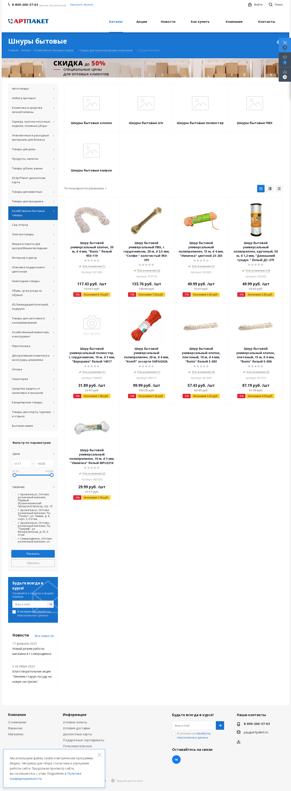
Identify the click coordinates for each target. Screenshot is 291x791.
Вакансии (15, 728)
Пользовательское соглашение (77, 748)
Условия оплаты (75, 722)
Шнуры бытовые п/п (146, 123)
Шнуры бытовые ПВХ (254, 123)
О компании (17, 722)
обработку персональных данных (34, 613)
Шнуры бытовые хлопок (91, 123)
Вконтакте (176, 759)
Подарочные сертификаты (83, 740)
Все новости (44, 636)
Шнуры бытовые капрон (91, 170)
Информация (74, 714)
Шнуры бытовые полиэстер (200, 123)
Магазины (15, 734)
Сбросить (33, 563)
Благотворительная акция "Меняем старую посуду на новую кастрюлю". (32, 676)
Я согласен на (34, 613)
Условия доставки (76, 728)
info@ (248, 732)
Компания (17, 714)
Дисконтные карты (77, 734)
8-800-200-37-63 (257, 723)
